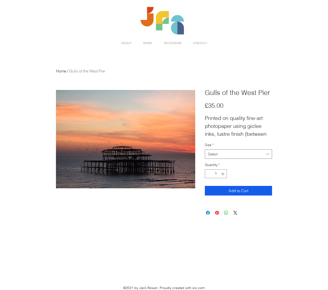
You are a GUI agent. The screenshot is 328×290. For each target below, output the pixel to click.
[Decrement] (209, 174)
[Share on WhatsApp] (226, 213)
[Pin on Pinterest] (217, 213)
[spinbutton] (216, 174)
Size (209, 145)
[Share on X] (235, 213)
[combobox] (238, 154)
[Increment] (223, 174)
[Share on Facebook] (208, 213)
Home (61, 71)
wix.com (198, 288)
